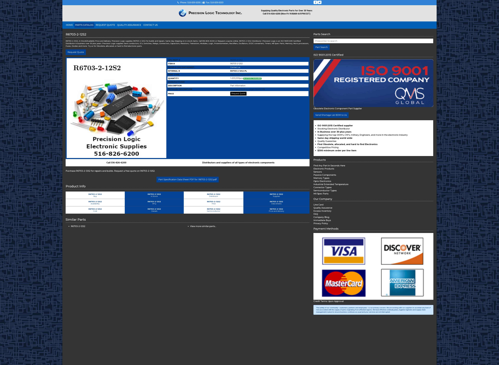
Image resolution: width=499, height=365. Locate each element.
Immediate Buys (322, 220)
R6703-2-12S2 (78, 226)
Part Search (321, 47)
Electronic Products (323, 168)
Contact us (235, 67)
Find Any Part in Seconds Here (329, 165)
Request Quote (105, 25)
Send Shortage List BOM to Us (331, 115)
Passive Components (324, 175)
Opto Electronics (322, 181)
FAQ (315, 214)
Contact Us (150, 25)
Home (69, 25)
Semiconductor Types (325, 190)
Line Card (318, 204)
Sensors (317, 172)
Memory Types (321, 178)
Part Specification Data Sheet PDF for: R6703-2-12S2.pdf (187, 179)
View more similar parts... (203, 226)
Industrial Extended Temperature (330, 184)
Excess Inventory (322, 211)
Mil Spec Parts (321, 193)
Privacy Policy (320, 223)
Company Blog (321, 217)
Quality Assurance (129, 25)
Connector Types (322, 187)
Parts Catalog (84, 25)
